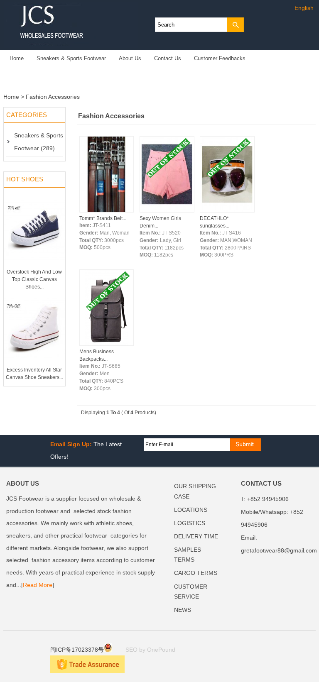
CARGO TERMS (195, 573)
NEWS (182, 610)
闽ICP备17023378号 (77, 650)
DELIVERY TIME (196, 536)
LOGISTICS (189, 523)
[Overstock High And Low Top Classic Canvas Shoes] (35, 266)
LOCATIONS (190, 510)
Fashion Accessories (53, 97)
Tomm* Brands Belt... (102, 218)
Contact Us (167, 58)
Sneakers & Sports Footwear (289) (38, 142)
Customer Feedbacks (219, 58)
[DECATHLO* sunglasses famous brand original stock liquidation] (227, 211)
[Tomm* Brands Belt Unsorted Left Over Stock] (106, 211)
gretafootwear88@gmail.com (279, 551)
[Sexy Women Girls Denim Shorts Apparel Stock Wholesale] (167, 211)
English (304, 8)
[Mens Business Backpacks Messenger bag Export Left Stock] (106, 344)
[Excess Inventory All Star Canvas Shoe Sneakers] (35, 364)
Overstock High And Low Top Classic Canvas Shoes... (34, 279)
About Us (130, 58)
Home (17, 58)
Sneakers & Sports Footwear (71, 58)
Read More (37, 585)
